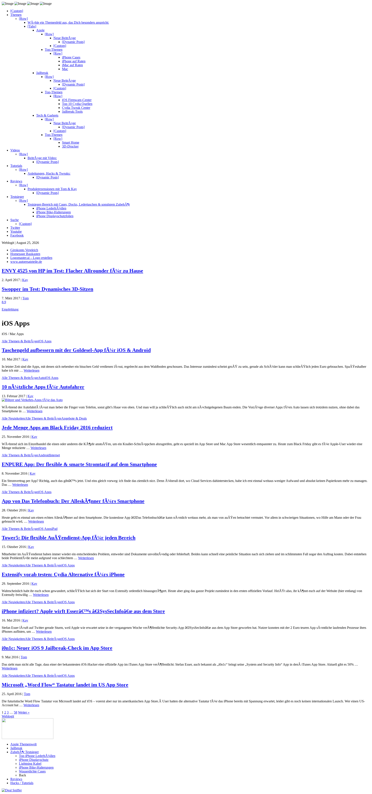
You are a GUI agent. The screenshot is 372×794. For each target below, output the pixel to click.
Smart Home (70, 142)
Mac (65, 69)
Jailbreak (42, 73)
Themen (16, 15)
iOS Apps (44, 341)
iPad (54, 529)
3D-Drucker (70, 146)
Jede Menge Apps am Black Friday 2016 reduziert (57, 427)
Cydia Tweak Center (76, 107)
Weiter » (23, 712)
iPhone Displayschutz (33, 760)
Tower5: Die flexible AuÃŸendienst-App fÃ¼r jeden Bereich (68, 537)
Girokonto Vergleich (24, 250)
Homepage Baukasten (25, 254)
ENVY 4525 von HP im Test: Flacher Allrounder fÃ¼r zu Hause (72, 271)
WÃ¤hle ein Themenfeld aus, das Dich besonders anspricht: (68, 22)
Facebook (17, 235)
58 (15, 712)
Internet (55, 455)
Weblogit (8, 716)
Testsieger (17, 196)
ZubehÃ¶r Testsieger (24, 752)
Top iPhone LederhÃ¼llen (37, 756)
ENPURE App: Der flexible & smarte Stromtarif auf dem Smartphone (79, 464)
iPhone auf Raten (73, 61)
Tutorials (16, 166)
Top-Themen (53, 49)
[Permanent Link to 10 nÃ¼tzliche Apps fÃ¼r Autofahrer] (32, 400)
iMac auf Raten (72, 65)
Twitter (15, 227)
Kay (25, 280)
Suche (14, 220)
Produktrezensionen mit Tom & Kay (52, 189)
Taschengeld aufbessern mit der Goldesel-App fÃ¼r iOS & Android (76, 350)
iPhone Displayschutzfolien (54, 216)
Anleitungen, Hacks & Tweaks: (49, 173)
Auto (41, 378)
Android (44, 455)
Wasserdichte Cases (32, 771)
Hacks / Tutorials (21, 783)
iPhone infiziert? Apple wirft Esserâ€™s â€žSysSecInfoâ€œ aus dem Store (83, 611)
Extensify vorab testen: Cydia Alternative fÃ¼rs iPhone (63, 574)
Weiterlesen (31, 370)
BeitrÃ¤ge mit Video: (42, 158)
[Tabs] (32, 26)
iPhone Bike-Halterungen (53, 212)
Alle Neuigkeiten (13, 418)
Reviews (16, 181)
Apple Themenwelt (23, 744)
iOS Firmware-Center (76, 100)
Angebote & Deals (74, 418)
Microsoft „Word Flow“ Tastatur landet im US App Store (65, 685)
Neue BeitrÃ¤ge (64, 38)
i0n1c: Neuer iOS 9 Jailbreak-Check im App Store (57, 648)
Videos (15, 150)
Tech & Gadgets (47, 115)
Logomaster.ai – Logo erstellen (31, 258)
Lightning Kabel (30, 763)
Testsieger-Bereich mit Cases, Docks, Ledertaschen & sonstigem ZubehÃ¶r (79, 204)
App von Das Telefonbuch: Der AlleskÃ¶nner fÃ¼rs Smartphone (73, 501)
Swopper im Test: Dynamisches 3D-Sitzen (47, 289)
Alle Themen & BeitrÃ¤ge (20, 341)
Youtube (16, 231)
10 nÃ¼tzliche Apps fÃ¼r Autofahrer (43, 387)
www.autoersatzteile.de (26, 261)
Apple (40, 30)
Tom (25, 298)
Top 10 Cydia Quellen (77, 104)
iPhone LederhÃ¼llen (51, 208)
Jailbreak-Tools (72, 111)
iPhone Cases (71, 57)
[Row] (23, 18)
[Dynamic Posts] (73, 42)
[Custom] (16, 11)
